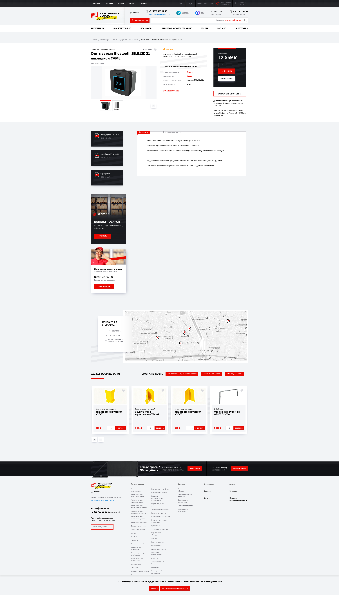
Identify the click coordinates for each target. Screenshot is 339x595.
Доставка (109, 4)
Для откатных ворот (138, 529)
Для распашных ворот (139, 526)
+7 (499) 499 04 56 (158, 11)
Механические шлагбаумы (136, 548)
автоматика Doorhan (233, 20)
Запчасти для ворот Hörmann (185, 495)
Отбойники (135, 568)
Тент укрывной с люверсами (157, 572)
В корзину (228, 71)
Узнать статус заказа (100, 527)
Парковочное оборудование (177, 28)
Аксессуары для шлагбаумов (137, 559)
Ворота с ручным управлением (157, 505)
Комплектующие (122, 28)
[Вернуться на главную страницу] (108, 16)
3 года (189, 76)
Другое (154, 538)
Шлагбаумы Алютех (234, 374)
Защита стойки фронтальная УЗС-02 (147, 413)
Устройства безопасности (156, 554)
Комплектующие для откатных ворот (182, 374)
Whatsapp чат (195, 469)
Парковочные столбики (160, 489)
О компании (95, 4)
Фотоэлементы (156, 546)
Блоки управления (158, 542)
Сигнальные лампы (158, 549)
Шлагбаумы (146, 28)
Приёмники (155, 526)
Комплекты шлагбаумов (140, 544)
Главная (94, 40)
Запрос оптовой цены (229, 94)
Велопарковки (136, 564)
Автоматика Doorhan (212, 374)
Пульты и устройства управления (125, 40)
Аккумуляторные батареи (157, 563)
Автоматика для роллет (139, 522)
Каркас (133, 533)
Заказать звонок (239, 15)
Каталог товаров (141, 20)
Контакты (143, 4)
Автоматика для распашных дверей (138, 518)
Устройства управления (159, 529)
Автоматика (97, 28)
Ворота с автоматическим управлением (157, 498)
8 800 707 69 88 (240, 11)
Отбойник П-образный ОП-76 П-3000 (227, 413)
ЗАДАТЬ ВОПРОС (104, 286)
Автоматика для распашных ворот (137, 495)
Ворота (204, 28)
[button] (154, 105)
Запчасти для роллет (158, 513)
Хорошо (154, 588)
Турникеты (135, 540)
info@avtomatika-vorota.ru (159, 15)
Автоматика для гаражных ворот (137, 501)
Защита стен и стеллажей (140, 571)
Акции (131, 4)
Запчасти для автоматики (160, 516)
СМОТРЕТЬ (103, 236)
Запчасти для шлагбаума (160, 509)
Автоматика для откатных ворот (136, 490)
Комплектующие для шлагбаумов (138, 554)
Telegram (185, 13)
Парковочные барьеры (159, 493)
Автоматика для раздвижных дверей (138, 512)
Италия (190, 72)
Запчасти (222, 28)
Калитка (134, 537)
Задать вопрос (216, 14)
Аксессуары (242, 28)
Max (202, 13)
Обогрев (154, 558)
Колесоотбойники (137, 575)
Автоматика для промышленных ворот (139, 507)
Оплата (121, 4)
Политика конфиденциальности (238, 499)
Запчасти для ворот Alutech (185, 490)
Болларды (155, 567)
